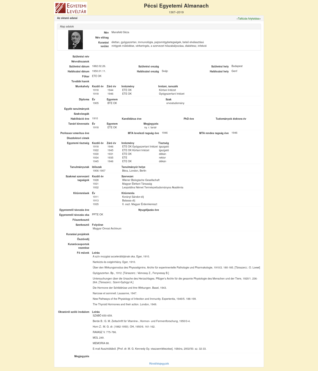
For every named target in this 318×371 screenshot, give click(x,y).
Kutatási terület (103, 44)
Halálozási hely (219, 71)
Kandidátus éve (132, 118)
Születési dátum (79, 66)
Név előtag (102, 37)
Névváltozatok (80, 61)
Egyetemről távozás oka (74, 215)
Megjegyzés (81, 356)
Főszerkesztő (81, 219)
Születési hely (220, 66)
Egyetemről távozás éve (74, 210)
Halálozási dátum (78, 71)
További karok (80, 81)
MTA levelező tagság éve (143, 133)
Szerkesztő (82, 224)
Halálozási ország (148, 71)
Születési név (81, 56)
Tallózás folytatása (248, 18)
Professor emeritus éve (74, 133)
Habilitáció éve (80, 118)
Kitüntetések (81, 193)
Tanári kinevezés (78, 123)
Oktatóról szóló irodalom (73, 312)
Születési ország (148, 66)
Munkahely (82, 86)
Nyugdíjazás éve (148, 210)
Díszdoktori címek (78, 138)
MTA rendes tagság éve (214, 133)
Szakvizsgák (81, 113)
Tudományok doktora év (231, 118)
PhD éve (189, 118)
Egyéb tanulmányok (76, 108)
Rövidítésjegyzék (159, 363)
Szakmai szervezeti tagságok (77, 178)
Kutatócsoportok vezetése (78, 245)
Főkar (85, 76)
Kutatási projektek (77, 234)
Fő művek (83, 252)
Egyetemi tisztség (78, 143)
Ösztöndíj (83, 239)
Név (106, 32)
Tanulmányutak (79, 167)
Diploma (84, 99)
